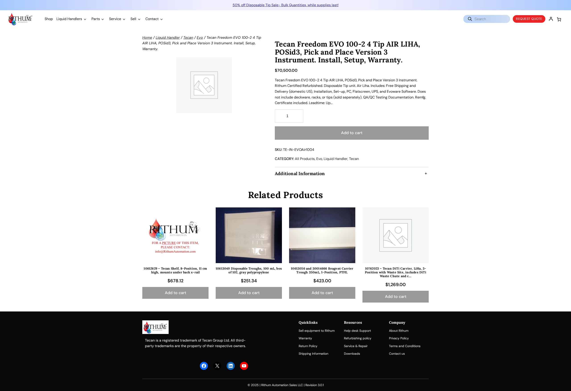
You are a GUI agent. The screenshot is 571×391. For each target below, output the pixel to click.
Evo (200, 37)
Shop (49, 18)
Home (147, 37)
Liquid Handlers (69, 18)
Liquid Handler (168, 37)
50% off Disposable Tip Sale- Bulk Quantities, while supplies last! (286, 5)
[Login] (551, 19)
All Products (305, 158)
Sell (133, 18)
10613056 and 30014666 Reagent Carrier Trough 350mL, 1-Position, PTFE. (322, 270)
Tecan (188, 37)
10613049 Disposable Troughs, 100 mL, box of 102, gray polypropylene (249, 270)
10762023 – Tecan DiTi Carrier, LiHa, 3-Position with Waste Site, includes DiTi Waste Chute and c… (395, 272)
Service (115, 18)
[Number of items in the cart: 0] (559, 19)
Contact (152, 18)
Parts (95, 18)
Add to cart (351, 132)
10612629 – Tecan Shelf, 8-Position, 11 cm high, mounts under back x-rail (175, 270)
